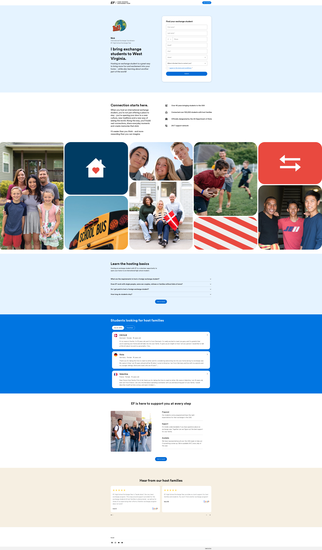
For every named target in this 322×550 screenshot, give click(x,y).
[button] (161, 302)
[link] (120, 3)
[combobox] (169, 39)
